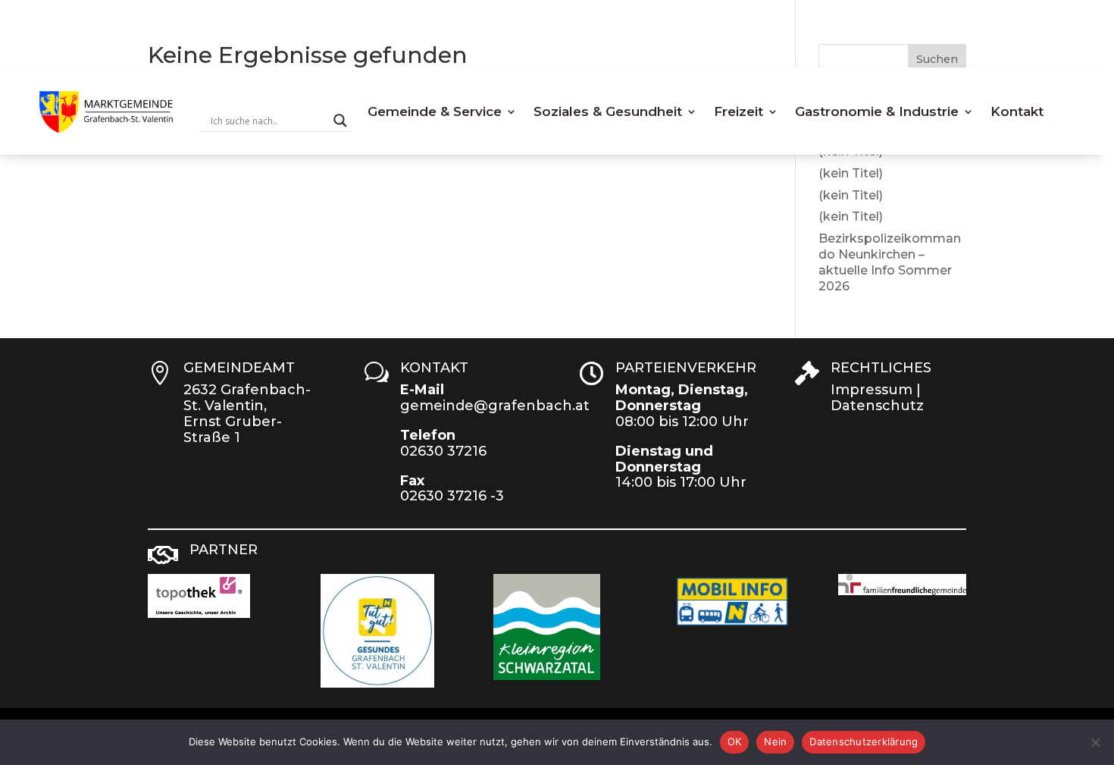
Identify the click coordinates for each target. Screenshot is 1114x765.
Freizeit (738, 111)
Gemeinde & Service (435, 111)
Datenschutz (877, 405)
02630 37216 (443, 451)
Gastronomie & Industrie (877, 111)
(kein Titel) (850, 173)
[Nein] (1095, 742)
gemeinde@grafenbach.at (495, 405)
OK (735, 741)
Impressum (871, 389)
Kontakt (1017, 111)
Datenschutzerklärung (863, 741)
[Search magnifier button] (340, 120)
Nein (775, 741)
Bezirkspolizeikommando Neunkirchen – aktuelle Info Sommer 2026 (889, 262)
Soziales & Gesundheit (608, 111)
